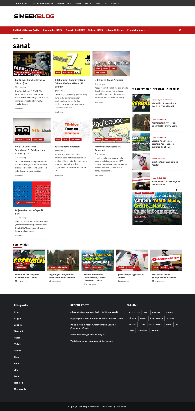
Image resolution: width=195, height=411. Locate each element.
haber (143, 318)
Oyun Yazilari (155, 324)
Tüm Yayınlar (37, 72)
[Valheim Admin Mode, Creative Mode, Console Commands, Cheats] (141, 141)
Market (17, 350)
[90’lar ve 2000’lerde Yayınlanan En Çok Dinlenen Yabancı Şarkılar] (32, 130)
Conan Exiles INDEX (75, 30)
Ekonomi (115, 3)
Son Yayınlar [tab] (142, 89)
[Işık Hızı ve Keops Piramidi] (111, 63)
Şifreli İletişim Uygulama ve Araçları (87, 334)
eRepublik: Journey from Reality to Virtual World (164, 105)
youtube (155, 330)
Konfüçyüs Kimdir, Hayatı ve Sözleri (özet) (30, 81)
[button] (180, 30)
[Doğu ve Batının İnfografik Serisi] (32, 194)
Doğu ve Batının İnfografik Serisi (29, 212)
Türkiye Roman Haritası (67, 146)
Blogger (78, 3)
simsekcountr (142, 203)
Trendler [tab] (173, 89)
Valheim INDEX (95, 30)
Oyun (160, 100)
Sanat (28, 139)
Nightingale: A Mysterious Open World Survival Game (164, 124)
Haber (154, 178)
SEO (106, 3)
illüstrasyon (156, 318)
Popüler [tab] (159, 89)
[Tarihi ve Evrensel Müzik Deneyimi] (111, 130)
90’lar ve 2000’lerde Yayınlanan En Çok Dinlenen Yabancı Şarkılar (30, 150)
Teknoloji (89, 3)
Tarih (69, 3)
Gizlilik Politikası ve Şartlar (26, 30)
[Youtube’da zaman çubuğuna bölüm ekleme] (141, 180)
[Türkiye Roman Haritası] (71, 130)
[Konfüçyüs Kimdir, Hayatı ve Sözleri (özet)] (32, 63)
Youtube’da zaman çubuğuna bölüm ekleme (164, 276)
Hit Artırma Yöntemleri (43, 3)
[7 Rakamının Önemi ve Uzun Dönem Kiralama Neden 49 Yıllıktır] (71, 63)
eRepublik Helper (115, 30)
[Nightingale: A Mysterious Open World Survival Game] (141, 122)
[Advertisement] (157, 62)
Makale (60, 3)
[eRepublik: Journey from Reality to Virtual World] (141, 102)
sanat (169, 324)
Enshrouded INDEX (52, 30)
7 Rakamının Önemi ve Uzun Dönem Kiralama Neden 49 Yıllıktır (70, 83)
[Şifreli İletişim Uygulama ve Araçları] (141, 161)
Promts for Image (136, 30)
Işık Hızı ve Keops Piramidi (109, 80)
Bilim (98, 3)
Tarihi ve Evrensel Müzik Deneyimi (108, 148)
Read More (19, 109)
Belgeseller (134, 313)
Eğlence (19, 139)
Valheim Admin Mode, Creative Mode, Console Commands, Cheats (163, 143)
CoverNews (106, 406)
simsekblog (21, 87)
